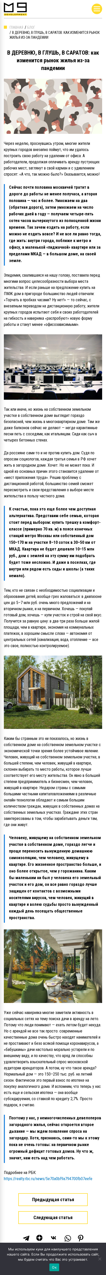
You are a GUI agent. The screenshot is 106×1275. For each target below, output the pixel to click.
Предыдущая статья (53, 1199)
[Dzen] (40, 1238)
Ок (54, 1267)
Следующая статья (53, 1217)
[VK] (54, 1238)
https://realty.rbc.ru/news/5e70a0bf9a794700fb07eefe (48, 1178)
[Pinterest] (80, 1238)
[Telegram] (26, 1238)
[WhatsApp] (67, 1238)
